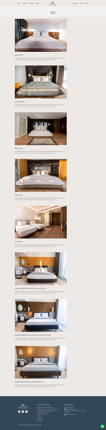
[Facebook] (19, 411)
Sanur (81, 3)
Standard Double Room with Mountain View (29, 382)
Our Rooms (75, 3)
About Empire (25, 3)
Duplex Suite (19, 55)
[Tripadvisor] (26, 411)
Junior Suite (19, 195)
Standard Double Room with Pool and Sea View (30, 288)
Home (19, 3)
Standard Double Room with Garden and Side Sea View (33, 335)
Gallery (37, 3)
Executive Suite (20, 101)
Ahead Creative (39, 424)
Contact (85, 3)
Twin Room (18, 242)
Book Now (32, 3)
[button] (102, 426)
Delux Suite (18, 148)
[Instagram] (23, 411)
